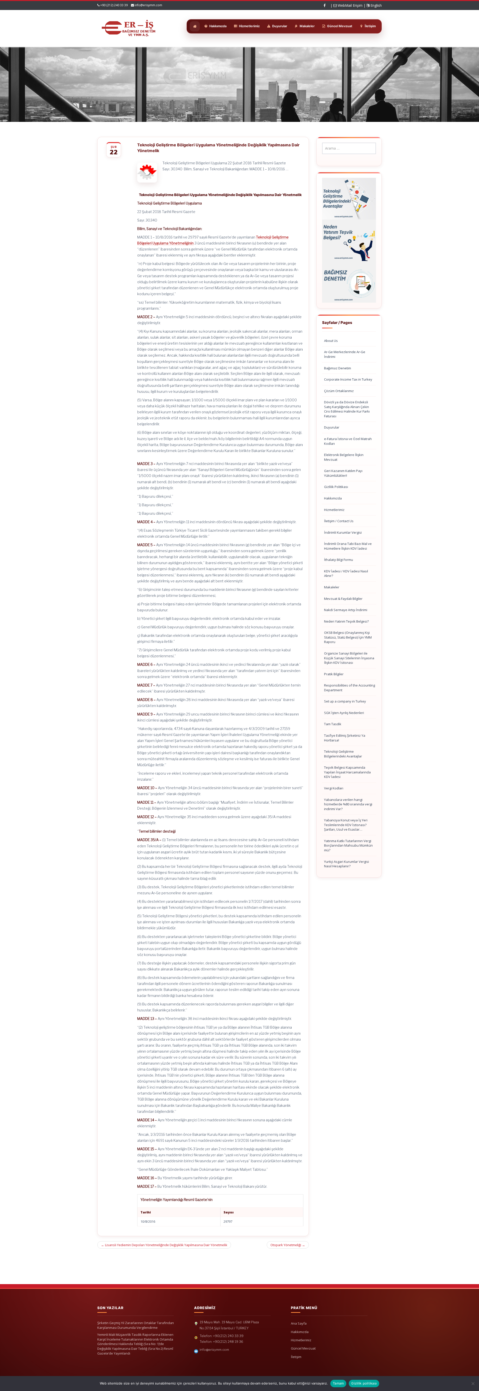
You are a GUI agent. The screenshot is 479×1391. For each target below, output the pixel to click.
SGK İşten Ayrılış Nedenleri (344, 712)
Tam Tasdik (332, 724)
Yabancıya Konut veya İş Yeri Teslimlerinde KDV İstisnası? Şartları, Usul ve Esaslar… (345, 825)
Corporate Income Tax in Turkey (348, 379)
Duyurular (331, 427)
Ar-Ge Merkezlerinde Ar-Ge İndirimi (344, 354)
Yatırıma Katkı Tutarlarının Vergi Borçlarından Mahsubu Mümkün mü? (348, 845)
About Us (331, 340)
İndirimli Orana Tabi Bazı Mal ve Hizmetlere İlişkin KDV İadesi (348, 546)
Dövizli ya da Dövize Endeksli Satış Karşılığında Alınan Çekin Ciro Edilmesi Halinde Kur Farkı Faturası (347, 409)
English (375, 5)
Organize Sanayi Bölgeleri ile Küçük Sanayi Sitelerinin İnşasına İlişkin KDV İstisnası (349, 658)
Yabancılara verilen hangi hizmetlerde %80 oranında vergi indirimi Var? (348, 804)
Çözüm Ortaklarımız (339, 391)
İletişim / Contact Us (339, 521)
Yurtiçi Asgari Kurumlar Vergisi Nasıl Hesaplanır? (346, 864)
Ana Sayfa (299, 1323)
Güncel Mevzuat (303, 1348)
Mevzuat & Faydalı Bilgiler (343, 598)
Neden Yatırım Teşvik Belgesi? (346, 621)
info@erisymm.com (148, 5)
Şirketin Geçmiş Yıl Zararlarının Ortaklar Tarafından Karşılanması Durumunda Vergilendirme (135, 1325)
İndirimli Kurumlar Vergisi (343, 532)
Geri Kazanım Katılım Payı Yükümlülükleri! (343, 473)
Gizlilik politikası (364, 1383)
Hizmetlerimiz (334, 509)
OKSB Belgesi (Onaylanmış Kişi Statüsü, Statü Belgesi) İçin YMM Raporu (348, 637)
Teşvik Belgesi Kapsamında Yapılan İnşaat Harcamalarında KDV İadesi (347, 772)
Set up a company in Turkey (345, 701)
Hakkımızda (333, 498)
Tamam (338, 1383)
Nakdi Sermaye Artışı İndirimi (345, 610)
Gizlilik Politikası (336, 486)
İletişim (296, 1357)
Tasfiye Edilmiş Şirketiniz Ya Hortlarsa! (344, 737)
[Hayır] (472, 1383)
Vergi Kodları (333, 788)
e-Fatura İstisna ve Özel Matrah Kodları (348, 441)
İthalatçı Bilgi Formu (338, 559)
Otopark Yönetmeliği (287, 1245)
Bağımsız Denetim (337, 368)
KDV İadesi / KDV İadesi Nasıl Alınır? (346, 573)
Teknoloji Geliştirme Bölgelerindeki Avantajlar (343, 753)
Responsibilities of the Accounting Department (349, 687)
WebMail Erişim (349, 5)
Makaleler (331, 587)
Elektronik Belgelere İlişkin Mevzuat (343, 457)
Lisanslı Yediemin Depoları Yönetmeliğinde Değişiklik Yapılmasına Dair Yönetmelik (164, 1245)
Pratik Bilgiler (334, 674)
